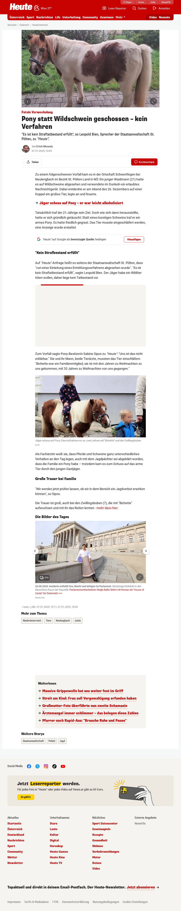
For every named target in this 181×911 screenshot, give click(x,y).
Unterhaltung (71, 17)
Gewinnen (106, 17)
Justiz (78, 620)
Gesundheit (99, 840)
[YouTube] (63, 766)
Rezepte (97, 835)
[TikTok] (54, 766)
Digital (54, 840)
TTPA (55, 902)
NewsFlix (140, 823)
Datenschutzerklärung (75, 902)
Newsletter (15, 863)
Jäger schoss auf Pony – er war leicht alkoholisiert (81, 203)
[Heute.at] (21, 6)
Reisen (96, 863)
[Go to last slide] (35, 550)
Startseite (11, 25)
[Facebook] (29, 766)
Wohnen (97, 846)
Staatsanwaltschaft (33, 741)
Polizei (51, 741)
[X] (37, 766)
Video (153, 17)
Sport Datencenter (105, 823)
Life (57, 17)
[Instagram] (46, 766)
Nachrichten (15, 840)
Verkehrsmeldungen (105, 852)
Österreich (17, 17)
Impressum (14, 902)
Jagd (62, 741)
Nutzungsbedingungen (106, 902)
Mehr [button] (119, 17)
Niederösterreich (40, 25)
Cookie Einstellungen (135, 902)
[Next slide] (145, 550)
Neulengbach (63, 620)
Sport (30, 17)
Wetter (12, 857)
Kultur (54, 835)
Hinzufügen (134, 239)
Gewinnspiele (101, 829)
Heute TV (56, 863)
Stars (53, 823)
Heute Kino (57, 857)
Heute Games (59, 852)
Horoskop (56, 846)
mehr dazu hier (107, 508)
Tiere (48, 620)
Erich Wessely (44, 146)
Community (90, 17)
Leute (53, 829)
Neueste (164, 17)
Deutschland (15, 835)
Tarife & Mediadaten (36, 902)
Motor (96, 857)
